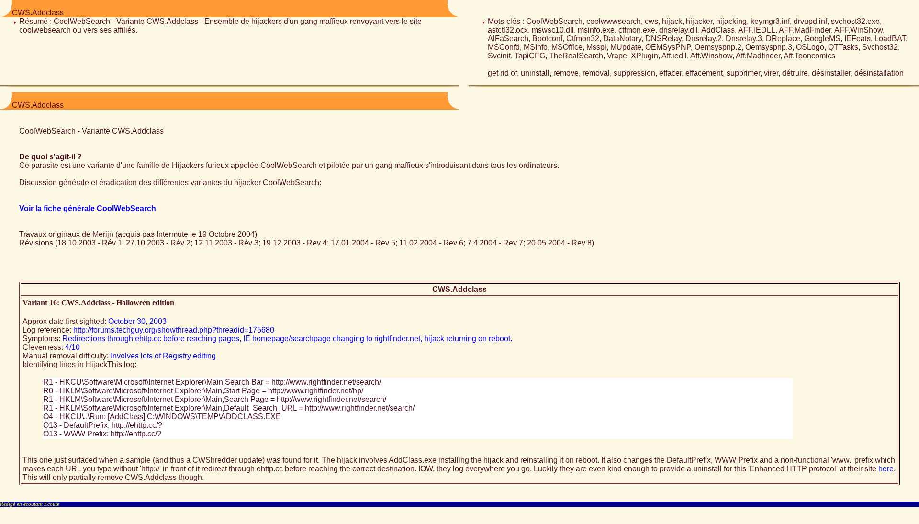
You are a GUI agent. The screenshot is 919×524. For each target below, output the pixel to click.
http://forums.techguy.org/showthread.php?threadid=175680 (173, 330)
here (886, 469)
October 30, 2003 (137, 321)
